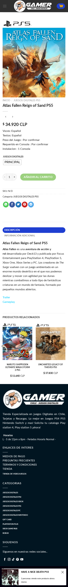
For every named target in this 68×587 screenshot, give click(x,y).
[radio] (12, 162)
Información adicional (19, 236)
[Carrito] (61, 6)
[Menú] (5, 6)
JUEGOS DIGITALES (13, 157)
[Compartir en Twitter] (18, 204)
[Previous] (2, 353)
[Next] (65, 353)
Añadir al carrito (38, 177)
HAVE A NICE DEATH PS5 (35, 572)
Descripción (12, 230)
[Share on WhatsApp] (6, 204)
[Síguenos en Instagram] (9, 559)
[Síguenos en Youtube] (21, 559)
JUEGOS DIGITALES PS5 (27, 100)
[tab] (34, 230)
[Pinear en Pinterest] (25, 204)
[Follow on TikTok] (13, 559)
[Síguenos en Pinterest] (17, 559)
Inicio (6, 100)
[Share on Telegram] (31, 204)
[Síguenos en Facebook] (4, 559)
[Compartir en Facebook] (12, 204)
